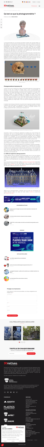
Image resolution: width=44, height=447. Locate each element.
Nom (8, 302)
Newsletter (28, 405)
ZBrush (24, 165)
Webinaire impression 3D (31, 406)
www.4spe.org (20, 388)
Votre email (11, 353)
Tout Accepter (21, 441)
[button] (2, 445)
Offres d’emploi (29, 404)
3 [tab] (22, 342)
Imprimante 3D (29, 399)
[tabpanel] (12, 333)
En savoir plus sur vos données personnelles (9, 437)
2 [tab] (21, 342)
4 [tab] (24, 342)
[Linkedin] (1, 22)
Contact (35, 440)
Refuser (5, 441)
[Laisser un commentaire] (1, 27)
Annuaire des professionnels (31, 400)
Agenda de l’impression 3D (31, 402)
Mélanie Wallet (15, 16)
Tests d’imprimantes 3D (30, 401)
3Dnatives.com (16, 375)
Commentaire (9, 294)
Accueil (5, 10)
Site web (8, 310)
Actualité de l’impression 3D (12, 10)
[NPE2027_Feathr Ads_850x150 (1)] (22, 199)
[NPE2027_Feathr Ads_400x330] (22, 241)
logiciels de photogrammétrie (29, 162)
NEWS (19, 10)
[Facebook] (1, 19)
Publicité (27, 407)
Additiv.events (23, 375)
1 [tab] (19, 342)
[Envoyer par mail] (1, 25)
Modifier (13, 441)
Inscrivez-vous (31, 353)
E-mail (8, 306)
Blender (12, 164)
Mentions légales (30, 440)
